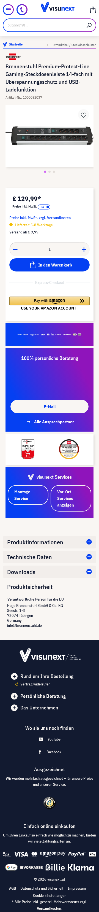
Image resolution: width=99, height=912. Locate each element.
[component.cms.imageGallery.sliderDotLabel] (45, 172)
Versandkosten (49, 908)
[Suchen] (89, 25)
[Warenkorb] (93, 9)
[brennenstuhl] (50, 56)
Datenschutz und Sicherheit (42, 888)
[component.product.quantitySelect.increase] (84, 249)
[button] (49, 303)
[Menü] (8, 9)
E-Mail (50, 406)
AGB (12, 888)
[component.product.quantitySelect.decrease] (15, 249)
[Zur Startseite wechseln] (49, 9)
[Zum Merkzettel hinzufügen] (83, 114)
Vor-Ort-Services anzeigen (65, 498)
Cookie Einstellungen (49, 895)
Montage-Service (23, 495)
